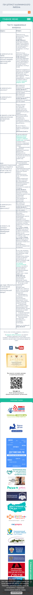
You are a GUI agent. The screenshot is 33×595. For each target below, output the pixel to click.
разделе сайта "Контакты (13, 334)
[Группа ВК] (11, 349)
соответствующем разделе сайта (21, 81)
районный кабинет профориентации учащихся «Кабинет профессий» (22, 138)
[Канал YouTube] (19, 349)
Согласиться (16, 592)
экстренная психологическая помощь (21, 264)
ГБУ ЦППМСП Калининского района (16, 6)
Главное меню (10, 19)
